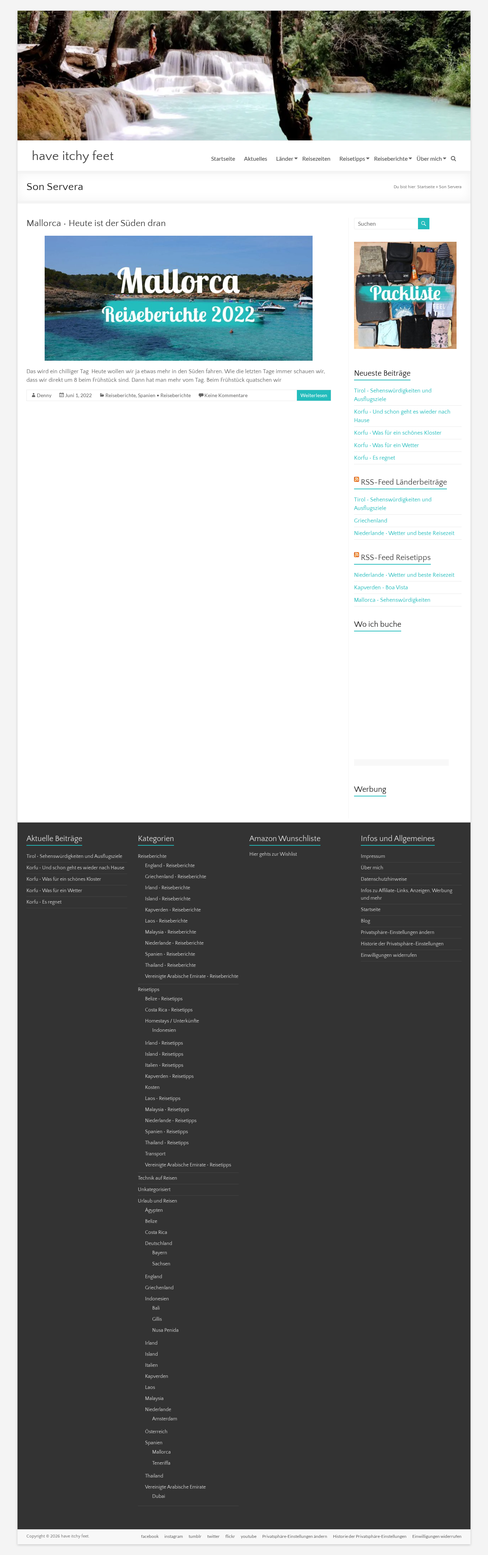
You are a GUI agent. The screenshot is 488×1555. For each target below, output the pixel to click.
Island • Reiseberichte (167, 899)
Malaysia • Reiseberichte (170, 932)
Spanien (154, 1443)
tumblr (195, 1536)
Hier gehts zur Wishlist (273, 854)
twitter (213, 1536)
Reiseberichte (391, 158)
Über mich (429, 158)
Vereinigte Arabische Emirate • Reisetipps (188, 1165)
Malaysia (154, 1398)
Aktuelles (255, 158)
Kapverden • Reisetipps (169, 1076)
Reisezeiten (316, 158)
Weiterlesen (313, 395)
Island (151, 1354)
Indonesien (164, 1030)
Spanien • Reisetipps (166, 1132)
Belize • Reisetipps (164, 999)
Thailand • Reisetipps (167, 1143)
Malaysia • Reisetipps (167, 1109)
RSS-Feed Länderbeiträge (404, 482)
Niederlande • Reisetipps (170, 1121)
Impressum (373, 856)
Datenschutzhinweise (384, 879)
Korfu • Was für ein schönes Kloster (398, 433)
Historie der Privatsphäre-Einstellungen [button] (402, 944)
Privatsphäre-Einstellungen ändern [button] (397, 932)
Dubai (158, 1496)
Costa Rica (156, 1232)
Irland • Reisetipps (164, 1043)
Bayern (159, 1253)
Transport (155, 1154)
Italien (151, 1365)
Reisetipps (352, 158)
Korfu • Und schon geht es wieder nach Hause (75, 868)
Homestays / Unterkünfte (172, 1021)
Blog (365, 921)
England (153, 1277)
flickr (230, 1536)
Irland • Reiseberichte (167, 888)
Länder (284, 158)
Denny (44, 395)
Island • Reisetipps (164, 1054)
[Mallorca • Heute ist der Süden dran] (179, 239)
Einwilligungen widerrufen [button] (389, 955)
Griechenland (370, 521)
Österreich (156, 1432)
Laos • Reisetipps (162, 1098)
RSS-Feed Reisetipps (396, 557)
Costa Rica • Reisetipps (169, 1010)
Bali (156, 1308)
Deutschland (158, 1243)
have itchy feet (73, 156)
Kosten (152, 1087)
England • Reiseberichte (170, 866)
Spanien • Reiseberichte (164, 395)
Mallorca (161, 1452)
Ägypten (154, 1210)
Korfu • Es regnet (374, 458)
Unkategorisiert (154, 1189)
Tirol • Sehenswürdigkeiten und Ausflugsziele (74, 856)
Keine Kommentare (226, 395)
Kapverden (156, 1376)
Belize (151, 1221)
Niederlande (158, 1409)
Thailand (154, 1476)
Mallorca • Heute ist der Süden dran (96, 223)
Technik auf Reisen (157, 1178)
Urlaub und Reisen (157, 1201)
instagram (173, 1536)
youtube (249, 1536)
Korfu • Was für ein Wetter (386, 445)
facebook (150, 1536)
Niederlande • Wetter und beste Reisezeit (404, 533)
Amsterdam (164, 1419)
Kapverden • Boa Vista (381, 587)
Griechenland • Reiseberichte (175, 877)
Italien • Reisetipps (164, 1065)
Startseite (223, 158)
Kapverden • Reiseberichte (173, 910)
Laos (150, 1387)
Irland (151, 1343)
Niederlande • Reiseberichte (174, 943)
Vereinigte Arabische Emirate (175, 1487)
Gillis (157, 1319)
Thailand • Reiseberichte (170, 965)
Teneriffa (161, 1463)
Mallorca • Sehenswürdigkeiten (392, 600)
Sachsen (161, 1264)
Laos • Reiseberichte (166, 921)
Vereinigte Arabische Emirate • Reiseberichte (191, 976)
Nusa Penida (165, 1330)
